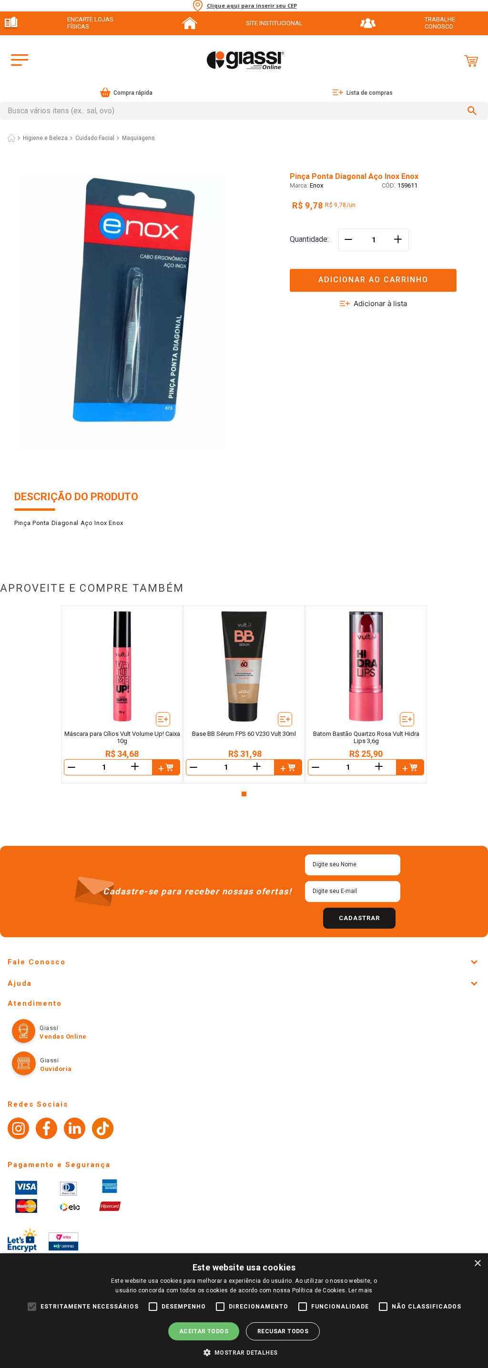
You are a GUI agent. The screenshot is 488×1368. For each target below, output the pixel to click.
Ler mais (360, 1290)
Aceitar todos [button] (203, 1331)
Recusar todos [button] (282, 1331)
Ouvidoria (56, 1068)
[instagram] (18, 1129)
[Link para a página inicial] (11, 138)
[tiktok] (102, 1129)
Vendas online (63, 1036)
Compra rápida (132, 92)
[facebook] (46, 1129)
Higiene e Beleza (45, 138)
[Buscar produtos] (473, 111)
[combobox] (244, 111)
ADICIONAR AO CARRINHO (373, 279)
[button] (382, 274)
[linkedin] (74, 1129)
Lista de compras (369, 92)
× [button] (477, 1263)
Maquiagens (138, 138)
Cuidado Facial (94, 138)
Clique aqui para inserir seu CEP (252, 6)
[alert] (244, 1310)
